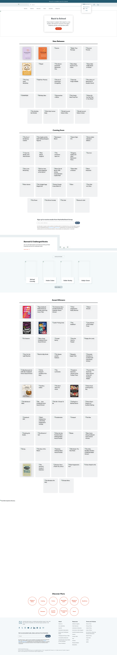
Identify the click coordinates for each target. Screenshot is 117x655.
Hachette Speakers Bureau (77, 632)
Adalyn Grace (85, 280)
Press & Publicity (61, 643)
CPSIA (87, 639)
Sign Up (77, 222)
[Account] (94, 5)
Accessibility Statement (63, 637)
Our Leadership (61, 626)
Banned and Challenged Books (63, 633)
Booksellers (74, 644)
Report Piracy (89, 635)
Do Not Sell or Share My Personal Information (91, 633)
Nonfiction (84, 601)
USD (86, 8)
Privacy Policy (89, 626)
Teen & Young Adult (64, 611)
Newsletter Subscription (63, 630)
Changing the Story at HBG (63, 635)
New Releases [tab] (58, 41)
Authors (32, 8)
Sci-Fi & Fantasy (53, 611)
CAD (86, 10)
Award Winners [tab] (58, 300)
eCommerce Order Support (77, 630)
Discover (39, 8)
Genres (25, 8)
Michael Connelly (32, 280)
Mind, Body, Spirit (64, 601)
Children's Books (32, 601)
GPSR (87, 642)
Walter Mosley (67, 280)
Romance (43, 611)
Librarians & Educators (77, 628)
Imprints (51, 8)
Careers (73, 634)
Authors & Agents (75, 623)
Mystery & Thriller (74, 601)
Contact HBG (75, 636)
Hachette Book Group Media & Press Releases (64, 640)
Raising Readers (75, 642)
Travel (74, 611)
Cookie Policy (89, 628)
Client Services (75, 626)
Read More (58, 28)
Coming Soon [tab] (58, 130)
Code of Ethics (89, 630)
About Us (58, 8)
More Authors (58, 287)
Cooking (43, 601)
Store (45, 8)
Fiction (53, 601)
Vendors (74, 640)
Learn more (26, 249)
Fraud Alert (88, 637)
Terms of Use (88, 623)
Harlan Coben (50, 280)
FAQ (73, 638)
